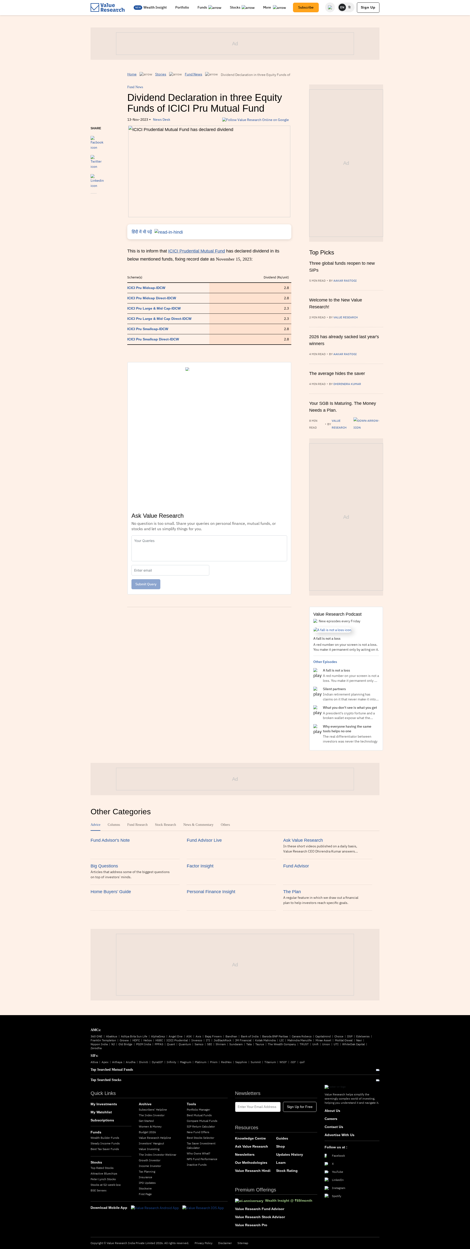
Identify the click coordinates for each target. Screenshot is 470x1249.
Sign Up (368, 7)
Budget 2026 (147, 1132)
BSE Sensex (98, 1190)
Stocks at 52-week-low (106, 1185)
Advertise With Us (339, 1135)
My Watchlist (101, 1112)
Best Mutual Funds (199, 1115)
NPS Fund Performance (202, 1159)
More (267, 7)
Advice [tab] (95, 825)
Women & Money (150, 1126)
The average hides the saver (337, 373)
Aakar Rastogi (345, 280)
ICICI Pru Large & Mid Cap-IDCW (154, 308)
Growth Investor (149, 1160)
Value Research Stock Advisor (260, 1217)
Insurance (145, 1177)
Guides (282, 1138)
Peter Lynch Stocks (103, 1179)
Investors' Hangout (151, 1143)
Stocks (235, 7)
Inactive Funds (197, 1164)
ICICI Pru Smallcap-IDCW (147, 329)
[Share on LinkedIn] (97, 178)
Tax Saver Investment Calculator (201, 1145)
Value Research (345, 317)
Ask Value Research (251, 1146)
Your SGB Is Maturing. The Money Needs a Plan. (342, 407)
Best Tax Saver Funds (105, 1149)
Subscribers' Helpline (153, 1109)
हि (349, 7)
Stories (160, 74)
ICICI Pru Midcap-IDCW (146, 288)
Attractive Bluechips (104, 1173)
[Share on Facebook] (97, 140)
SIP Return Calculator (201, 1126)
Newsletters (245, 1154)
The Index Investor (151, 1115)
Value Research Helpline (155, 1138)
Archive (145, 1104)
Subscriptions (102, 1120)
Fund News (193, 74)
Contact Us (334, 1127)
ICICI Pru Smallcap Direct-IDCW (153, 339)
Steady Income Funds (105, 1143)
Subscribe (306, 7)
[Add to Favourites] (94, 200)
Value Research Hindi (252, 1171)
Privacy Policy (203, 1243)
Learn (281, 1163)
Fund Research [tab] (137, 825)
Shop (280, 1146)
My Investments (104, 1104)
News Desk (161, 119)
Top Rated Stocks (102, 1168)
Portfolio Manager (198, 1109)
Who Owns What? (198, 1153)
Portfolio (182, 7)
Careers (331, 1119)
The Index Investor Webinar (157, 1154)
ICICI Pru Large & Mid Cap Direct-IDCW (159, 319)
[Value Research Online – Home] (108, 7)
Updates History (289, 1154)
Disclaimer (225, 1243)
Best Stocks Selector (200, 1138)
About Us (332, 1111)
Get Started (146, 1121)
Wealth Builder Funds (105, 1138)
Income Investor (150, 1166)
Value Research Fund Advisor (259, 1209)
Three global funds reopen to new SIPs (342, 267)
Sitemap (242, 1243)
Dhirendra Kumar (347, 384)
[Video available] (368, 424)
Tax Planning (147, 1171)
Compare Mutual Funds (202, 1121)
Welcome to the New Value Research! (335, 303)
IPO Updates (147, 1183)
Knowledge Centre (250, 1138)
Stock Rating (287, 1171)
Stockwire (145, 1188)
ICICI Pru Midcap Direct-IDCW (151, 298)
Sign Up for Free (300, 1107)
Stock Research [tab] (165, 825)
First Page (145, 1194)
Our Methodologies (251, 1163)
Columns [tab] (114, 825)
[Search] (330, 7)
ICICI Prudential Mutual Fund (196, 251)
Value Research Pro (251, 1225)
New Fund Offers (198, 1132)
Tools (191, 1104)
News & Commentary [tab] (198, 825)
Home (132, 74)
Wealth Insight (155, 7)
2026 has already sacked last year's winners (344, 340)
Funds (202, 7)
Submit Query (145, 584)
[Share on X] (96, 159)
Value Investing (149, 1149)
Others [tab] (225, 825)
